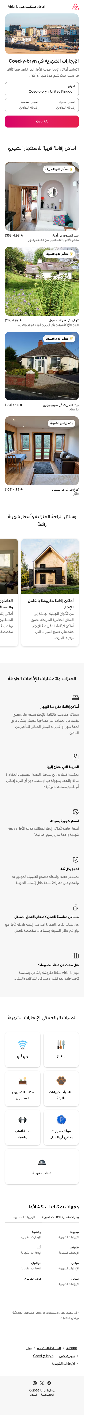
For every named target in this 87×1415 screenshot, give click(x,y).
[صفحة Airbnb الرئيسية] (75, 6)
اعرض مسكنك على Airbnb (26, 6)
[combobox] (41, 91)
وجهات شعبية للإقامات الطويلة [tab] (60, 1217)
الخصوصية (47, 1395)
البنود (33, 1395)
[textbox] (60, 107)
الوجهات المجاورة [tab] (24, 1217)
